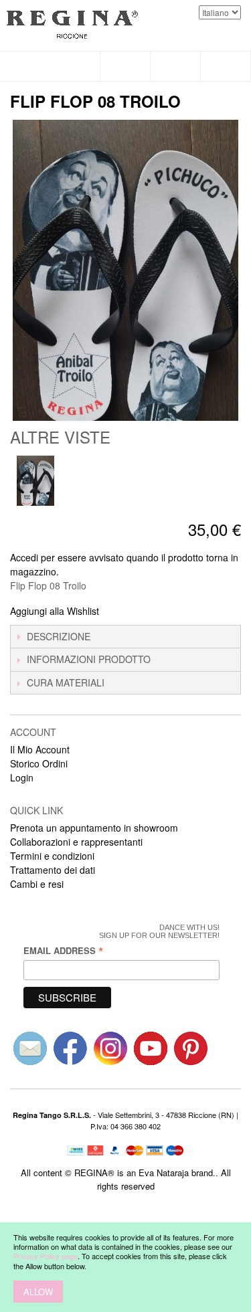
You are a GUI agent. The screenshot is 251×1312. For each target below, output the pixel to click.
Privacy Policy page (45, 1255)
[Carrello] (226, 66)
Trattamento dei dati (52, 869)
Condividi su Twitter (154, 611)
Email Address (63, 950)
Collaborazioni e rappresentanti (76, 841)
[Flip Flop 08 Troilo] (35, 480)
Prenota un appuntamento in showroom (94, 827)
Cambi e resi (37, 884)
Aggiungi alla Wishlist (54, 611)
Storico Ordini (39, 763)
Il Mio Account (40, 749)
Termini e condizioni (52, 855)
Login (21, 777)
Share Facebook (127, 611)
